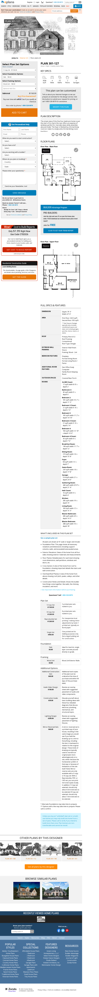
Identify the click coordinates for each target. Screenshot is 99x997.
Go (80, 2)
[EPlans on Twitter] (63, 930)
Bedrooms (16, 6)
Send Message (19, 193)
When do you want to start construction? (17, 138)
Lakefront (30, 970)
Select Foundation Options (12, 74)
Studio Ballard (51, 960)
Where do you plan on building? (14, 159)
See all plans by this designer (41, 866)
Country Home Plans (57, 66)
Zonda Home (71, 963)
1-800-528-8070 (58, 2)
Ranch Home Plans (10, 972)
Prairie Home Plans (10, 970)
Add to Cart (19, 112)
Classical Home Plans (10, 958)
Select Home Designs (51, 956)
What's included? (7, 67)
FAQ (48, 938)
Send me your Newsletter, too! (16, 186)
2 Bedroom (31, 956)
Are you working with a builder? (13, 152)
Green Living (51, 951)
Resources (35, 938)
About (54, 938)
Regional (57, 6)
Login (37, 2)
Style (9, 6)
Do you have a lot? (9, 145)
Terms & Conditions (25, 12)
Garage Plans (31, 963)
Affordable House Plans (30, 951)
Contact (62, 938)
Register (29, 2)
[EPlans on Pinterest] (67, 930)
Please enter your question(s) (13, 171)
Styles (27, 938)
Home (42, 66)
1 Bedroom (31, 953)
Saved (79, 6)
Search (3, 6)
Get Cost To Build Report (19, 250)
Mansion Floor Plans (30, 972)
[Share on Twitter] (65, 134)
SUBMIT (74, 11)
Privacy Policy (39, 12)
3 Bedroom (31, 958)
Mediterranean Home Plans (10, 967)
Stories (23, 6)
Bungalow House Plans (10, 956)
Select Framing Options (11, 81)
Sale (67, 6)
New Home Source (72, 951)
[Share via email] (53, 134)
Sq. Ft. (29, 6)
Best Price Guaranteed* (27, 96)
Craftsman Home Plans (10, 965)
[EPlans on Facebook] (59, 930)
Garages (36, 6)
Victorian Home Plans (10, 977)
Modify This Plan (61, 107)
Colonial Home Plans (10, 960)
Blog (63, 6)
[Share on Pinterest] (68, 134)
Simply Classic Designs (51, 958)
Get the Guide (19, 277)
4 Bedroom (31, 960)
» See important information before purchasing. (58, 590)
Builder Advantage (72, 953)
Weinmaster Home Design (51, 965)
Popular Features (46, 6)
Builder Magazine (71, 956)
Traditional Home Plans (10, 974)
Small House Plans (30, 974)
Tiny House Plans (30, 977)
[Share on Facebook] (61, 134)
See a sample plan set (49, 538)
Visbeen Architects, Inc (51, 963)
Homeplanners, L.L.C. (51, 953)
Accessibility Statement (69, 990)
